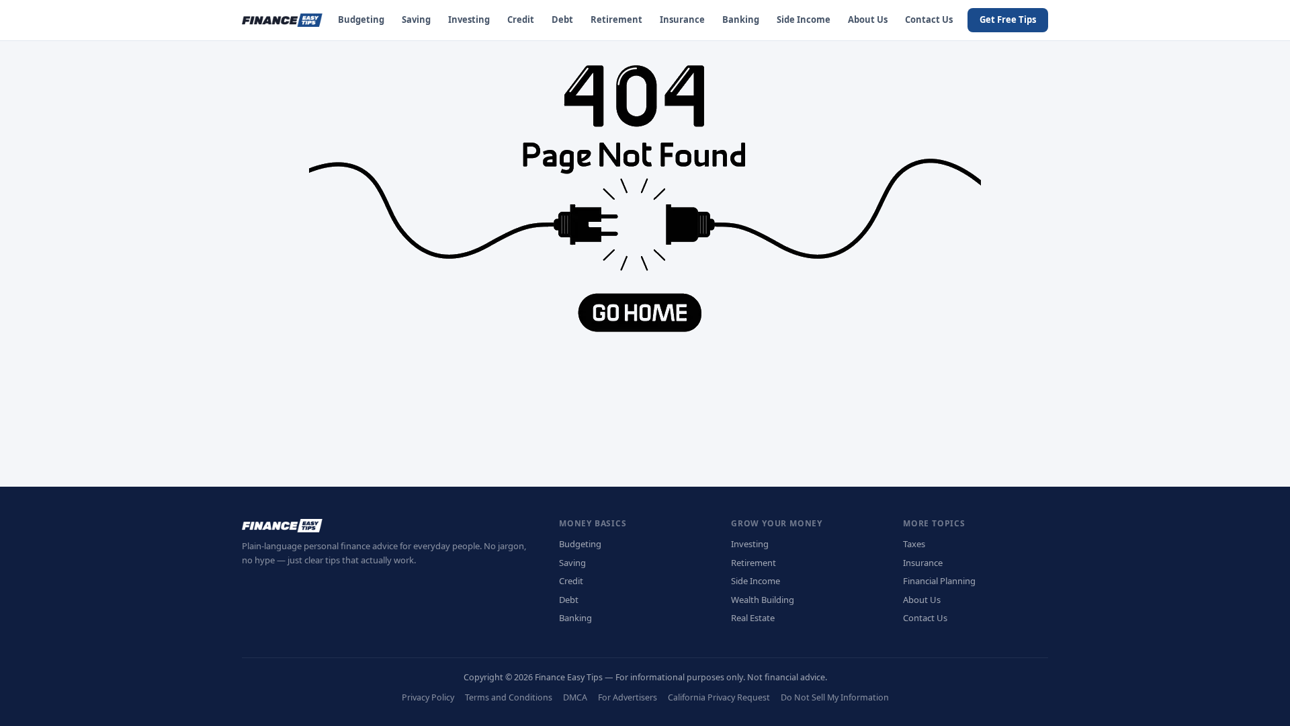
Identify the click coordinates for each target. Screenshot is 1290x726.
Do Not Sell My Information (835, 697)
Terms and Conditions (508, 697)
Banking (740, 19)
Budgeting (361, 19)
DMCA (575, 697)
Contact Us (929, 19)
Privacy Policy (428, 697)
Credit (520, 19)
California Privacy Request (719, 697)
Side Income (803, 19)
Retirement (616, 19)
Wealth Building (762, 600)
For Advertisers (627, 697)
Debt (562, 19)
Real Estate (753, 618)
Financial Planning (939, 581)
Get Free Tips (1008, 19)
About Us (868, 19)
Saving (416, 19)
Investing (469, 19)
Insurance (682, 19)
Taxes (914, 544)
